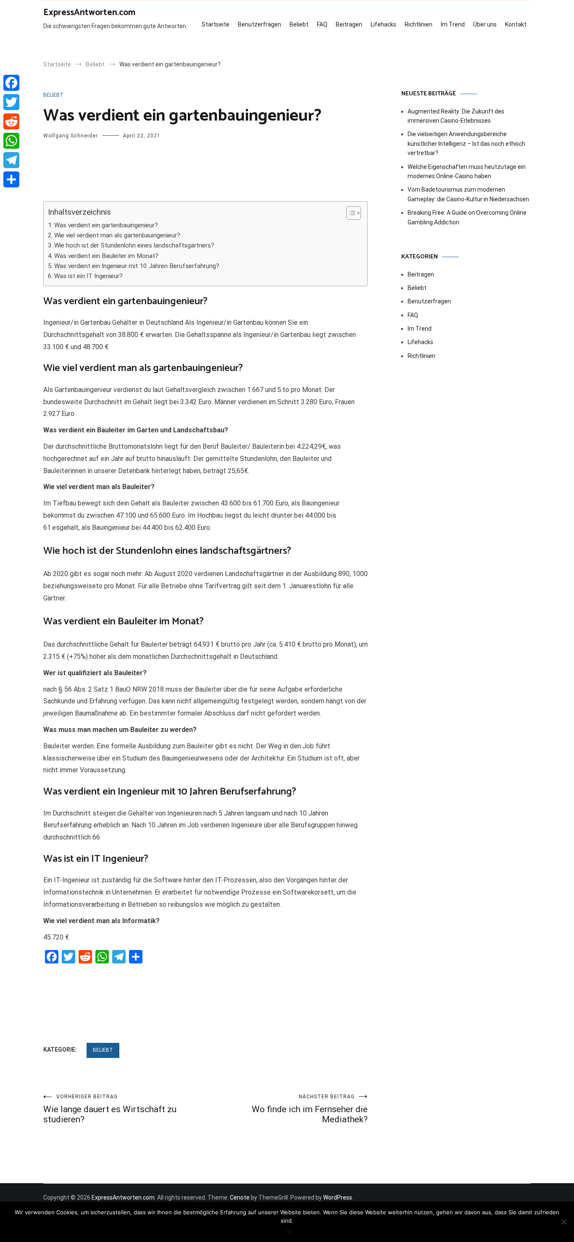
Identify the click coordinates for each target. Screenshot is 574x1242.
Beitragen (349, 24)
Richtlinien (418, 24)
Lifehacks (383, 24)
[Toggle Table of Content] (349, 213)
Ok (289, 1231)
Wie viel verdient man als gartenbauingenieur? (117, 235)
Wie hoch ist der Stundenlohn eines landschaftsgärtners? (134, 245)
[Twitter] (11, 102)
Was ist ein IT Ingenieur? (88, 276)
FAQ (322, 24)
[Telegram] (11, 160)
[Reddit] (11, 121)
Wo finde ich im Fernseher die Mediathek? (310, 1109)
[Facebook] (11, 82)
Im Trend (453, 24)
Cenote (240, 1197)
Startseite (215, 24)
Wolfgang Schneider (70, 136)
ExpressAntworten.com (89, 12)
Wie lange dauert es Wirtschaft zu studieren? (109, 1109)
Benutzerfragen (259, 24)
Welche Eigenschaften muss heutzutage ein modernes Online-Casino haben (467, 171)
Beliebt (299, 24)
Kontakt (516, 24)
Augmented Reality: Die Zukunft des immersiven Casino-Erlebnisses (456, 116)
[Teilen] (11, 179)
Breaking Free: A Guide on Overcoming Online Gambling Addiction (467, 217)
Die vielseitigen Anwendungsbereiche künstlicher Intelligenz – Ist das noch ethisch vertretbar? (466, 143)
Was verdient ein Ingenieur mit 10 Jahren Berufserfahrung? (136, 266)
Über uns (485, 24)
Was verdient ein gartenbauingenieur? (106, 225)
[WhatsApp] (11, 140)
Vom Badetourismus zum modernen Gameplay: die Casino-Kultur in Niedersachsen (468, 194)
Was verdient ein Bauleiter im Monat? (106, 256)
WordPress (337, 1197)
